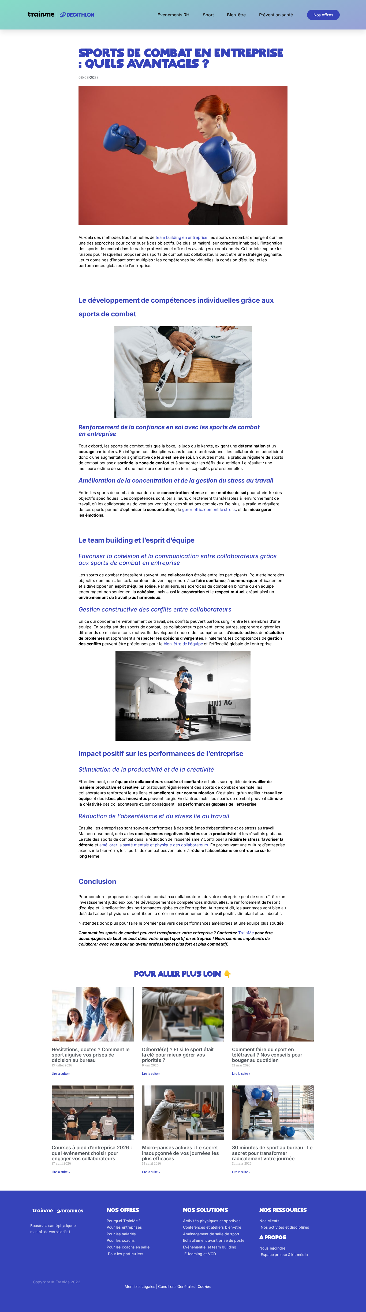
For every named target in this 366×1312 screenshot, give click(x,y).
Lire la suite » (61, 1074)
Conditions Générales (176, 1286)
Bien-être (236, 14)
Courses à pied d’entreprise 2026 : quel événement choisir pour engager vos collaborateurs (92, 1153)
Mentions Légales (140, 1286)
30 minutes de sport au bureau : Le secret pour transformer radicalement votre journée (272, 1153)
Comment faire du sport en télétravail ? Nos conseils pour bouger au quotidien (267, 1055)
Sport (208, 14)
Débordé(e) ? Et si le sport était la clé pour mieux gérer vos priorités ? (178, 1055)
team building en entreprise (181, 237)
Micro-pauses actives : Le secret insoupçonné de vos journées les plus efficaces (180, 1153)
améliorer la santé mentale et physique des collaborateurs (153, 844)
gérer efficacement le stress (209, 509)
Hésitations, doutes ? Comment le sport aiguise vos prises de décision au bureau (91, 1055)
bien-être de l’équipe (183, 643)
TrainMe (246, 932)
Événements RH (173, 14)
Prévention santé (276, 14)
